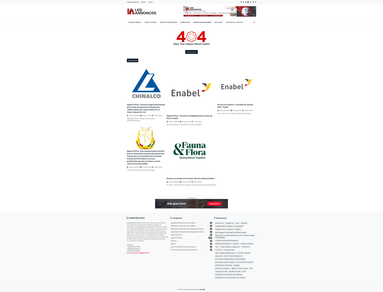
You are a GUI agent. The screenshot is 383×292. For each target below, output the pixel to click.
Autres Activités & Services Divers (191, 247)
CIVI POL (218, 250)
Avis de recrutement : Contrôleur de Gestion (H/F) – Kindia (235, 106)
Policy (150, 2)
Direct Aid (218, 256)
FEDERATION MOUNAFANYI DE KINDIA (230, 278)
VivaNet (202, 289)
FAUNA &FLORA (235, 271)
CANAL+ (236, 244)
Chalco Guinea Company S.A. (230, 247)
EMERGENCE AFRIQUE (223, 265)
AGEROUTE (230, 223)
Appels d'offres (191, 238)
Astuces (191, 241)
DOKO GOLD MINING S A (233, 256)
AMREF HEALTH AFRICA (224, 229)
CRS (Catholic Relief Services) (225, 253)
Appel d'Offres (191, 235)
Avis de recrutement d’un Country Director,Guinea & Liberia (190, 178)
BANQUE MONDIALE (223, 244)
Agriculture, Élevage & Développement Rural (191, 229)
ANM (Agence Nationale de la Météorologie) (230, 232)
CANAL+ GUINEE (246, 244)
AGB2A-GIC (219, 223)
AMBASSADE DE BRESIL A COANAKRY (229, 226)
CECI (217, 247)
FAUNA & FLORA (221, 271)
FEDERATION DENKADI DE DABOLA (228, 274)
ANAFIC (238, 229)
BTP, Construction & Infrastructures (191, 250)
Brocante (219, 22)
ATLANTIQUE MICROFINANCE (226, 240)
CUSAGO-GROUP (243, 253)
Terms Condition (133, 2)
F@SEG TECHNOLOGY (239, 268)
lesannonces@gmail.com (141, 253)
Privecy (143, 2)
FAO (251, 268)
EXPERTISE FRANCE (222, 268)
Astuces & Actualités (234, 22)
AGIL (237, 223)
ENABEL (237, 265)
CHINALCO (245, 247)
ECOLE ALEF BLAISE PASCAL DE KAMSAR (230, 259)
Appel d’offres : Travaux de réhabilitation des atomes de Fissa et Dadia (189, 117)
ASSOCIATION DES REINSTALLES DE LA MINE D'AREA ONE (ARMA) (234, 236)
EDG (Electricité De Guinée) (224, 262)
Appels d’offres (151, 22)
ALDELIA (244, 223)
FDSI (244, 271)
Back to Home (191, 52)
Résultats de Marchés (168, 22)
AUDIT (191, 244)
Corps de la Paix (228, 250)
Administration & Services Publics (191, 223)
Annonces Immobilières (202, 22)
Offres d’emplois (134, 22)
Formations (185, 22)
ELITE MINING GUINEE (244, 262)
